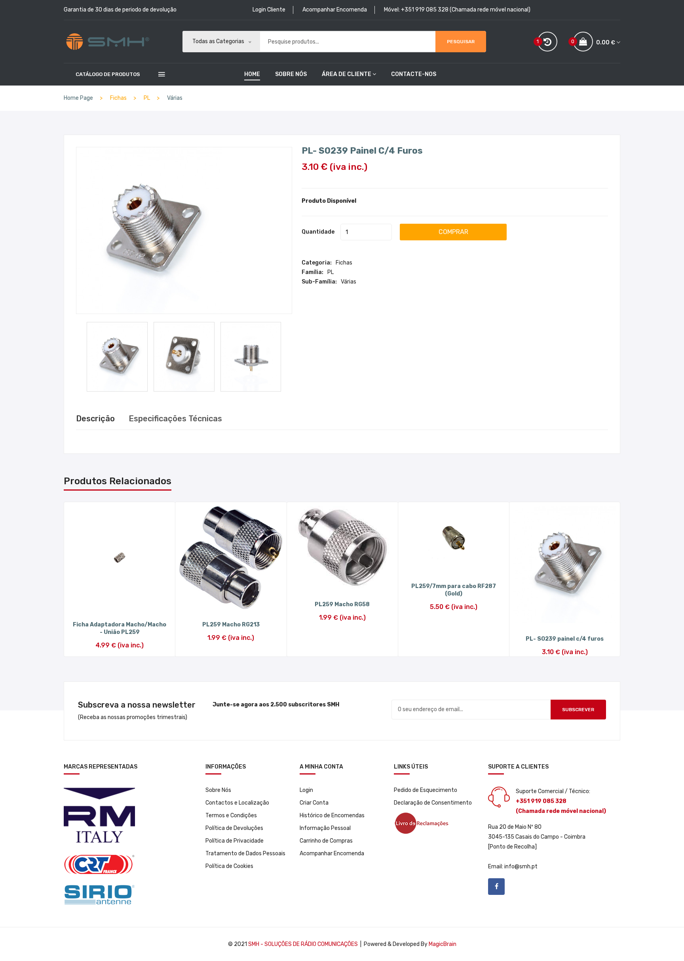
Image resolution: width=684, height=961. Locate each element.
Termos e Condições (231, 815)
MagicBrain (442, 944)
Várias (174, 98)
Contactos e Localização (237, 802)
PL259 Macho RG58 (342, 604)
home (252, 74)
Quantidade (318, 231)
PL (330, 272)
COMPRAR (453, 232)
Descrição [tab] (95, 418)
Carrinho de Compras (326, 840)
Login (306, 790)
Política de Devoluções (234, 828)
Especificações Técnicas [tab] (175, 418)
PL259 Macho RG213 (231, 624)
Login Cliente (269, 9)
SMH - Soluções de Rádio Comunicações (303, 944)
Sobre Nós (291, 74)
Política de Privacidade (234, 840)
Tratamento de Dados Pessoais (245, 853)
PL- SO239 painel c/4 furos (362, 150)
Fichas (344, 262)
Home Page (78, 98)
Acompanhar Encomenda (334, 9)
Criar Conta (314, 802)
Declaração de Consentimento (433, 802)
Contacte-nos (413, 74)
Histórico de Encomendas (332, 815)
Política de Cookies (229, 866)
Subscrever (578, 709)
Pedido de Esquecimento (425, 790)
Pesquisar (461, 41)
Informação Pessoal (325, 828)
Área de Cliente (346, 74)
